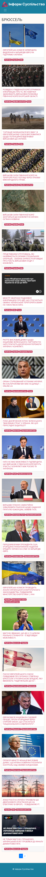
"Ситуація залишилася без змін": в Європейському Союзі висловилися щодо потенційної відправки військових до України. (22, 135)
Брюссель (16, 643)
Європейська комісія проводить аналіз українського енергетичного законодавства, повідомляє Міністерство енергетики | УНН (21, 591)
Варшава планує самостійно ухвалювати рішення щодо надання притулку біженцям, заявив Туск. (22, 507)
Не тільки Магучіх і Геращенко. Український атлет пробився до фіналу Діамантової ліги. (23, 841)
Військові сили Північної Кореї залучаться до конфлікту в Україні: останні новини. (20, 217)
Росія (29, 101)
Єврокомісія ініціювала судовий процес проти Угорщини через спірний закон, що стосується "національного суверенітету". (19, 720)
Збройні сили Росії (19, 101)
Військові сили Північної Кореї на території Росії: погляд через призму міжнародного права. (21, 177)
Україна (15, 60)
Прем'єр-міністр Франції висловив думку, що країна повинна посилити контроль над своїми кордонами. (22, 762)
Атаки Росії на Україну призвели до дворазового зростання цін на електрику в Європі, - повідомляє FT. (21, 802)
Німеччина (16, 430)
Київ (21, 60)
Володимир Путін (26, 351)
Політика (8, 60)
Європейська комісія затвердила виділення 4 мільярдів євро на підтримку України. (20, 52)
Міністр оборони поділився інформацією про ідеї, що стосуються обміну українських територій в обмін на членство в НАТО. (22, 301)
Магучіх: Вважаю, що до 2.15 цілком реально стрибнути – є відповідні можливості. (21, 635)
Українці (24, 643)
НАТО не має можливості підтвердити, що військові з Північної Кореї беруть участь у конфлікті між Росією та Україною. (22, 465)
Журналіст (16, 729)
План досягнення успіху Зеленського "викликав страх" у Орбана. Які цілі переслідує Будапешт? (22, 423)
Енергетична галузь (19, 599)
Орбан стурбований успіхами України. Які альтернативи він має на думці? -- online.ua (22, 383)
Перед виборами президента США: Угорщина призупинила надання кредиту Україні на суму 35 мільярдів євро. (21, 548)
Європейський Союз (20, 391)
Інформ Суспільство (26, 4)
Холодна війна (18, 556)
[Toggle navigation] (5, 10)
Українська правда (24, 474)
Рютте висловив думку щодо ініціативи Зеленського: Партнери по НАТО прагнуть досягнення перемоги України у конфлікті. (22, 343)
